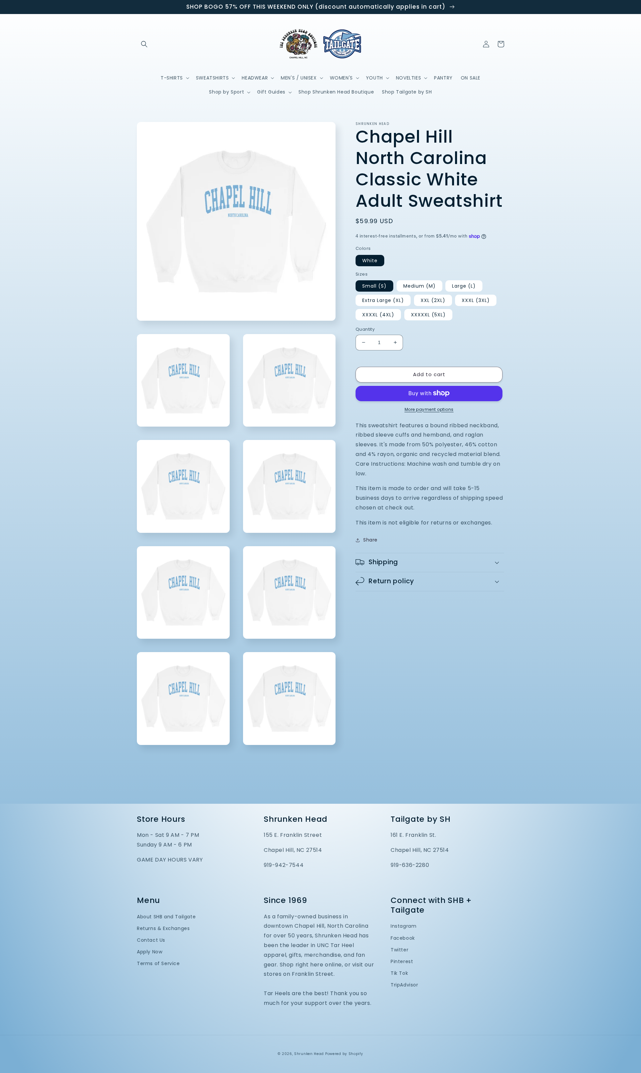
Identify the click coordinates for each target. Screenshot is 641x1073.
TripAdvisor (404, 984)
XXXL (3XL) (476, 300)
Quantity (365, 329)
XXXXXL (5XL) (428, 314)
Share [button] (370, 539)
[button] (144, 44)
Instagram (403, 926)
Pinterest (402, 961)
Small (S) (374, 286)
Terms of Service (158, 963)
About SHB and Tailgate (166, 916)
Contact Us (151, 940)
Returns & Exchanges (163, 928)
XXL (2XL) (433, 300)
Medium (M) (419, 286)
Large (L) (464, 286)
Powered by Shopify (344, 1053)
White (370, 260)
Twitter (399, 949)
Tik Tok (399, 973)
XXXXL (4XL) (378, 314)
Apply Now (149, 951)
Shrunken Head (309, 1053)
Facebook (403, 938)
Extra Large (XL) (383, 300)
